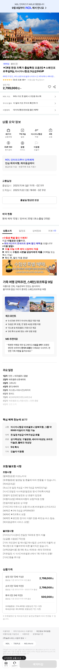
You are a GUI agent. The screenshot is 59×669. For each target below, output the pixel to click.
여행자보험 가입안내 (11, 634)
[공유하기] (54, 87)
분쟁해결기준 (38, 634)
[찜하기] (49, 87)
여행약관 (25, 634)
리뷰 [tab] (52, 230)
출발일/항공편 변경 (29, 200)
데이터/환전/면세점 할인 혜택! (25, 110)
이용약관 (6, 631)
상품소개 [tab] (7, 230)
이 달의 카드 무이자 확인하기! (25, 103)
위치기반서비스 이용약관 (23, 631)
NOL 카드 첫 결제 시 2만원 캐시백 (27, 96)
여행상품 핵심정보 (35, 80)
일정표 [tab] (22, 230)
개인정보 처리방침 (43, 631)
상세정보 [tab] (37, 230)
